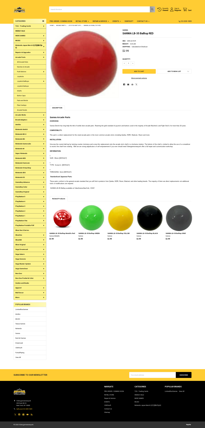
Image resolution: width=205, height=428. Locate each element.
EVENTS (116, 21)
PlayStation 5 (20, 196)
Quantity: (126, 59)
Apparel (18, 288)
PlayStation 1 (20, 216)
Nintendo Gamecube (23, 144)
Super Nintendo (21, 153)
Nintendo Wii (20, 139)
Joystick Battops (23, 86)
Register (178, 10)
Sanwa (17, 333)
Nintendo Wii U (20, 134)
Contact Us (142, 21)
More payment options (139, 78)
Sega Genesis (20, 259)
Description (57, 108)
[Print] (132, 84)
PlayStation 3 (20, 206)
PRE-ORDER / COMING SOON (61, 21)
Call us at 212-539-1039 (24, 409)
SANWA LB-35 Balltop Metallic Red (62, 233)
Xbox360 (18, 240)
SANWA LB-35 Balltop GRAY (176, 233)
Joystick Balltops (23, 81)
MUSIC (17, 40)
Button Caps (21, 95)
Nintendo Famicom (22, 163)
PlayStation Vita (21, 221)
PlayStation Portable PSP (24, 225)
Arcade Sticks (20, 115)
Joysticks (20, 76)
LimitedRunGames (21, 309)
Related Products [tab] (58, 199)
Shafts (19, 91)
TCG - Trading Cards (23, 26)
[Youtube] (27, 414)
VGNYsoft (129, 21)
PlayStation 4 (20, 201)
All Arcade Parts (22, 62)
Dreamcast (19, 343)
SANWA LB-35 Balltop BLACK (147, 233)
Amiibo (18, 124)
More (17, 297)
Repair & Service (100, 21)
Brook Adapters (21, 120)
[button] (174, 71)
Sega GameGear (21, 268)
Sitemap (107, 412)
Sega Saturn (20, 254)
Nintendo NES (20, 158)
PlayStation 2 (20, 211)
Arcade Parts (20, 57)
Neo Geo (18, 273)
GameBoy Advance (22, 182)
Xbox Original (20, 245)
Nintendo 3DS (20, 172)
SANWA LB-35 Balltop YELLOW (118, 233)
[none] (84, 63)
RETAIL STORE (81, 21)
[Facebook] (124, 84)
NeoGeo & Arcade (23, 67)
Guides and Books (22, 283)
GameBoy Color (21, 187)
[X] (136, 84)
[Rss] (31, 414)
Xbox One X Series (22, 230)
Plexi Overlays (21, 105)
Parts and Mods (22, 100)
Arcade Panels (22, 110)
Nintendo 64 (19, 149)
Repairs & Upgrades (22, 52)
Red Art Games (20, 338)
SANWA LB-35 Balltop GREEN (89, 233)
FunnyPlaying (19, 352)
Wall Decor (19, 293)
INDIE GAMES (20, 36)
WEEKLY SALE (20, 31)
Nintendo (18, 328)
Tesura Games (20, 324)
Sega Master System (23, 264)
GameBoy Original (22, 192)
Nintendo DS (20, 177)
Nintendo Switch (21, 129)
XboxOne (18, 235)
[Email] (128, 84)
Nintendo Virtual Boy (23, 168)
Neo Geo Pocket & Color (24, 278)
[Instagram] (19, 414)
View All (18, 357)
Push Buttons (21, 72)
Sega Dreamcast (21, 249)
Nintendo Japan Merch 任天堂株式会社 (28, 46)
